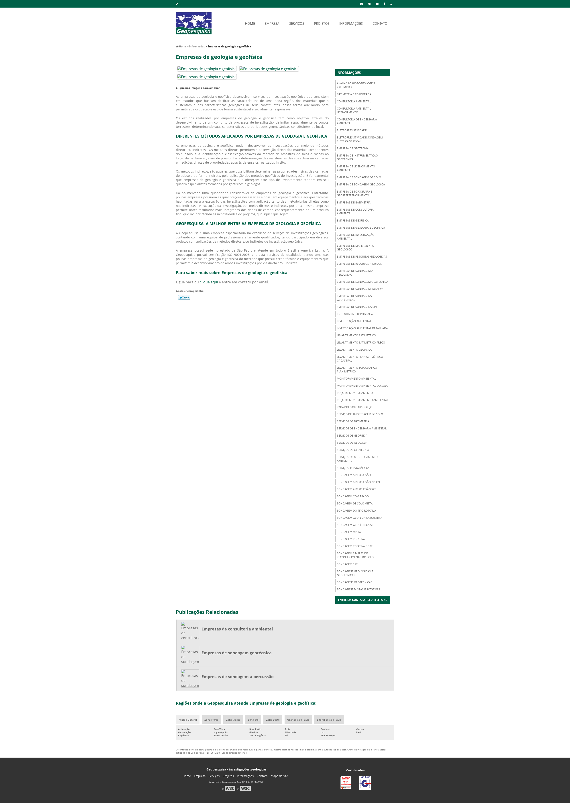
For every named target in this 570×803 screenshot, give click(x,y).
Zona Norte (211, 720)
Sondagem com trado (353, 496)
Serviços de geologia (352, 443)
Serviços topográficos (353, 468)
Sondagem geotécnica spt (356, 525)
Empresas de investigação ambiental (355, 236)
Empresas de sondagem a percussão (355, 272)
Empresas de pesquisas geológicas (362, 256)
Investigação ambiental (354, 321)
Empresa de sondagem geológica (361, 184)
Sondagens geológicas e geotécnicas (355, 573)
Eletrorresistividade (352, 130)
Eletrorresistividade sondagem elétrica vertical (360, 139)
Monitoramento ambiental (356, 378)
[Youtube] (377, 4)
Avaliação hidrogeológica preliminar (356, 85)
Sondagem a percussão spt (356, 489)
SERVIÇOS (296, 23)
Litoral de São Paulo (329, 720)
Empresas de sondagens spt (357, 307)
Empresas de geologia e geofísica (361, 228)
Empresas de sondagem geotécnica (362, 282)
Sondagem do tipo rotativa (356, 510)
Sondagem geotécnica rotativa (359, 518)
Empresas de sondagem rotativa (360, 289)
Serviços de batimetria (353, 421)
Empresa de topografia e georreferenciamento (354, 193)
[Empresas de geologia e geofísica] (207, 68)
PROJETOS (322, 23)
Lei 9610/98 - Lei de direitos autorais (227, 752)
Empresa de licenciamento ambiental (356, 168)
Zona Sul (253, 720)
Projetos (228, 776)
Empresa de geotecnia (353, 148)
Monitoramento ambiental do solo (362, 386)
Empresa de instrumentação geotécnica (357, 157)
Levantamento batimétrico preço (361, 342)
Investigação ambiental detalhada (362, 328)
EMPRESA (272, 23)
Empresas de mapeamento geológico (355, 247)
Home (187, 776)
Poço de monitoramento (355, 393)
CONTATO (380, 23)
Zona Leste (273, 720)
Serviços (214, 776)
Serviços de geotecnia (353, 450)
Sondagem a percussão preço (358, 482)
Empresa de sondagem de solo (359, 177)
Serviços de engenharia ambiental (362, 428)
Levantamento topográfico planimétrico (357, 369)
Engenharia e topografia (355, 314)
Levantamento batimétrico (356, 335)
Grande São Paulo (298, 720)
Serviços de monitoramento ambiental (357, 459)
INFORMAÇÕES (351, 23)
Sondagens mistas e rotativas (358, 589)
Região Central (188, 720)
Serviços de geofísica (352, 435)
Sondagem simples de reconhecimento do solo (355, 555)
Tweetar (184, 297)
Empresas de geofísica (353, 220)
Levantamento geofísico (354, 350)
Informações (348, 72)
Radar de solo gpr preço (354, 407)
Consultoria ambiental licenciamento (354, 110)
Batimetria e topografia (354, 94)
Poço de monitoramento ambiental (362, 400)
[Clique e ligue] (391, 4)
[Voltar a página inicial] (194, 22)
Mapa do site (279, 776)
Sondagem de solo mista (355, 503)
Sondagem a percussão (354, 475)
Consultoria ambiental (354, 101)
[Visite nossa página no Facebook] (384, 4)
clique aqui (209, 282)
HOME (250, 23)
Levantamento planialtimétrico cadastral (360, 358)
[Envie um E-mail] (361, 4)
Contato (262, 776)
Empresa (200, 776)
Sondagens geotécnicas (354, 582)
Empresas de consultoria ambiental (355, 211)
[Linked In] (369, 4)
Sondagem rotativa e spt (355, 546)
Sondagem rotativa (351, 539)
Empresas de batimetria (353, 202)
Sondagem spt (347, 564)
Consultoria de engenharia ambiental (357, 121)
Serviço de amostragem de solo (360, 414)
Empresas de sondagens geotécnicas (354, 298)
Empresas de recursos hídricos (359, 264)
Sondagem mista (349, 532)
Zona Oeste (233, 720)
